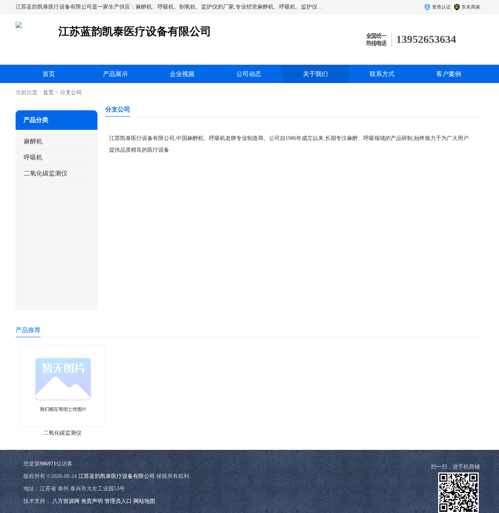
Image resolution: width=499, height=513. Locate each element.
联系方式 (382, 74)
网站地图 (144, 501)
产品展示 (115, 74)
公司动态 (248, 74)
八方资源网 (66, 501)
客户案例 (448, 74)
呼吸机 (33, 157)
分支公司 (71, 93)
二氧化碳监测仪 (45, 173)
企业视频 (182, 74)
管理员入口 (118, 501)
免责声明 (92, 501)
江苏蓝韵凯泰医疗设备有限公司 (116, 476)
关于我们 (315, 74)
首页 (48, 74)
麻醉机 (33, 141)
